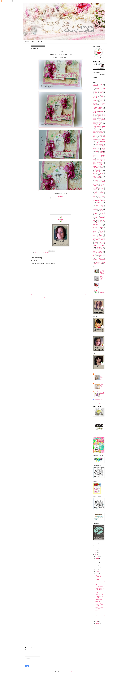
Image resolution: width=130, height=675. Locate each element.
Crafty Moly (97, 108)
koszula (98, 158)
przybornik (103, 214)
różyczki (95, 223)
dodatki (98, 115)
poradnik (101, 208)
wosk (104, 255)
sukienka (101, 234)
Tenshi (97, 240)
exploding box (97, 124)
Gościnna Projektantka (97, 131)
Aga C (100, 87)
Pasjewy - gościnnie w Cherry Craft (102, 278)
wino (94, 254)
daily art (96, 111)
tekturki (103, 239)
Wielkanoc (100, 251)
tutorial (99, 243)
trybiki (95, 243)
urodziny (99, 247)
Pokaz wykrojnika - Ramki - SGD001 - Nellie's (99, 604)
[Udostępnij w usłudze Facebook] (52, 251)
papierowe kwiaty (99, 200)
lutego (97, 621)
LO (97, 168)
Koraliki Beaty (98, 383)
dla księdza (103, 112)
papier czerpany (97, 198)
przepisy (103, 213)
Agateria (97, 88)
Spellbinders (95, 231)
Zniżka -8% (97, 610)
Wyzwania (98, 258)
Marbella (95, 175)
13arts (94, 84)
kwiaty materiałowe (97, 162)
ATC (100, 93)
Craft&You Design (97, 107)
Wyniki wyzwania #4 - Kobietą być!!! (99, 576)
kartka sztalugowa (96, 145)
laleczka (94, 163)
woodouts (99, 255)
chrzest (95, 101)
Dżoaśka (100, 120)
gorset (102, 129)
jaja (100, 136)
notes (104, 191)
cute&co (94, 110)
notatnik (99, 191)
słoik (102, 230)
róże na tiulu (100, 221)
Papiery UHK (60, 196)
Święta (94, 238)
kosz (94, 158)
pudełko (96, 216)
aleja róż (94, 91)
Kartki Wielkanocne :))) (100, 581)
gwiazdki (99, 133)
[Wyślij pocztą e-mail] (48, 251)
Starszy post (87, 294)
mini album (95, 184)
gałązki (98, 129)
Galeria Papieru (100, 128)
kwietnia (97, 571)
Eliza (94, 122)
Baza (61, 215)
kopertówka (95, 155)
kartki (103, 149)
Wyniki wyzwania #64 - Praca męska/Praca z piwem (102, 271)
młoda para (95, 188)
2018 (96, 548)
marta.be (100, 176)
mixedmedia (101, 187)
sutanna (94, 235)
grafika (94, 132)
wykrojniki (97, 256)
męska (103, 181)
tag (99, 238)
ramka (101, 216)
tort (104, 242)
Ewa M (36, 252)
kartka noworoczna (99, 144)
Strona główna (30, 41)
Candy (94, 99)
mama (101, 173)
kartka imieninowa (101, 141)
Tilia (95, 242)
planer (102, 205)
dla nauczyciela (98, 114)
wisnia (98, 254)
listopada (97, 558)
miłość (101, 182)
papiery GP (99, 202)
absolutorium (95, 87)
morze (99, 188)
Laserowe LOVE (97, 164)
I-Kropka (100, 135)
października (98, 560)
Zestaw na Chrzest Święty (98, 579)
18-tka (100, 84)
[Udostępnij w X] (51, 251)
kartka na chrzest (100, 142)
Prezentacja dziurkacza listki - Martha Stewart (99, 589)
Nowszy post (33, 294)
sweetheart (101, 235)
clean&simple (95, 103)
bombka (101, 96)
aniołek (96, 92)
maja (97, 569)
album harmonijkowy (99, 89)
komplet (101, 151)
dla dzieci (95, 112)
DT (95, 116)
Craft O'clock (102, 104)
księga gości (99, 159)
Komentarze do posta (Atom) (41, 297)
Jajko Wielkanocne (99, 586)
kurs (104, 159)
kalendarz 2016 (96, 139)
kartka (43, 252)
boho (96, 96)
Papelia (100, 197)
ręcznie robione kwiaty (99, 217)
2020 (96, 545)
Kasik (96, 151)
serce (94, 228)
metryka (99, 181)
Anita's (101, 92)
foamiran (103, 126)
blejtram (103, 95)
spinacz (101, 231)
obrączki (101, 192)
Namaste (94, 189)
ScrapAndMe (95, 224)
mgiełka (96, 182)
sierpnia (97, 563)
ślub (101, 236)
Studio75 (95, 234)
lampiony (101, 163)
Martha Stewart (96, 177)
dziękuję (94, 119)
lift (102, 167)
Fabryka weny (96, 126)
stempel (94, 232)
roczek (97, 218)
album (103, 88)
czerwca (97, 567)
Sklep (40, 41)
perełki (94, 204)
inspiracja (40, 252)
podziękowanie (100, 206)
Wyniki (103, 256)
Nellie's (94, 191)
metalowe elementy (98, 180)
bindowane (97, 95)
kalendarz (101, 137)
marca (97, 573)
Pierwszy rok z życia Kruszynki (99, 608)
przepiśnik (97, 214)
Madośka (98, 170)
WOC (94, 255)
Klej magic (60, 219)
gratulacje (101, 132)
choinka (101, 100)
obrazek (96, 192)
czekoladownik (102, 110)
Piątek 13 (102, 204)
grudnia (97, 556)
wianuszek (94, 251)
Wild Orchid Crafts (97, 252)
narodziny (101, 189)
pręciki (94, 210)
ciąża (102, 101)
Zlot (101, 263)
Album (96, 584)
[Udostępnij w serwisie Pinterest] (54, 251)
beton (104, 93)
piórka (97, 205)
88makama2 (96, 85)
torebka (101, 242)
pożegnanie (95, 209)
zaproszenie (102, 260)
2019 (96, 547)
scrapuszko (95, 227)
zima (98, 263)
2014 (96, 625)
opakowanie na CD (97, 193)
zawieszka (98, 262)
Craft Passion (98, 106)
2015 (96, 554)
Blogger (72, 671)
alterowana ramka (101, 91)
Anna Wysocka (96, 93)
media (103, 178)
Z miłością (97, 592)
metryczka (94, 181)
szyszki (94, 236)
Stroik (101, 232)
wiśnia (102, 254)
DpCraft (103, 115)
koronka (100, 156)
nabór (102, 188)
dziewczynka (100, 118)
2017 (96, 550)
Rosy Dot (99, 220)
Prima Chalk (102, 210)
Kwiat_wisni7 (98, 160)
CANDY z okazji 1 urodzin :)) (102, 291)
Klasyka (97, 583)
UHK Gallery (47, 252)
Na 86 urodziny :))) (99, 594)
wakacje (100, 248)
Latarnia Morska (97, 166)
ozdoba (99, 196)
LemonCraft (96, 167)
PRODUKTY (95, 213)
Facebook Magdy (97, 403)
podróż (94, 206)
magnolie (95, 173)
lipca (97, 565)
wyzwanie (95, 259)
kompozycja (95, 152)
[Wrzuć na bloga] (50, 251)
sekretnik (101, 227)
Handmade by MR (98, 399)
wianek (101, 249)
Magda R (96, 172)
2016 (96, 552)
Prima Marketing (98, 212)
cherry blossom (100, 99)
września (97, 562)
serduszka (99, 228)
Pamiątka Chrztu (98, 599)
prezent (100, 209)
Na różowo (97, 601)
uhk (102, 243)
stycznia (97, 623)
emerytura (99, 122)
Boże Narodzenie (97, 97)
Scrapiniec (96, 226)
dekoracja (101, 111)
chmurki (94, 100)
